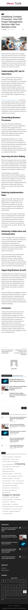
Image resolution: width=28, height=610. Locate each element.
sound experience (15, 504)
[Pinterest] (9, 32)
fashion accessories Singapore (7, 469)
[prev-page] (2, 400)
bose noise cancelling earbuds (7, 464)
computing (19, 464)
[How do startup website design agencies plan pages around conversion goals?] (5, 440)
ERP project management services (10, 100)
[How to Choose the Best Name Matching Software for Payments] (5, 388)
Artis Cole (5, 29)
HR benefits (4, 476)
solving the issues (5, 501)
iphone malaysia (17, 478)
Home (2, 12)
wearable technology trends (15, 511)
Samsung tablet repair (6, 492)
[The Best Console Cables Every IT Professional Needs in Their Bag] (5, 394)
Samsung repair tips (6, 487)
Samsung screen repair (15, 487)
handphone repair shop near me (8, 471)
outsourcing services (20, 480)
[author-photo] (14, 366)
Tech (6, 12)
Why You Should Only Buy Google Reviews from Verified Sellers (7, 351)
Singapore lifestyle (11, 495)
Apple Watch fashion (6, 459)
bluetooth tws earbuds (6, 461)
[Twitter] (6, 32)
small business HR (5, 497)
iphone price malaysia (6, 480)
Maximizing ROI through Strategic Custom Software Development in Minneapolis (20, 352)
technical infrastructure (19, 506)
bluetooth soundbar (15, 459)
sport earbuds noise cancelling (8, 506)
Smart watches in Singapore (7, 499)
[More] (16, 32)
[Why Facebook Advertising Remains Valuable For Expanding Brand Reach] (5, 419)
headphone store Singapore (7, 473)
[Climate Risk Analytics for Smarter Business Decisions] (5, 381)
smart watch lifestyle (17, 499)
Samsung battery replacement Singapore (9, 485)
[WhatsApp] (12, 32)
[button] (2, 8)
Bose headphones (15, 461)
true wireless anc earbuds (17, 508)
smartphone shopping (14, 497)
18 (7, 591)
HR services (20, 476)
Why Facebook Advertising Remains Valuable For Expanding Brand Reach (18, 419)
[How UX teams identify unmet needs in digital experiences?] (5, 447)
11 (7, 589)
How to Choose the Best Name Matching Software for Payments (17, 388)
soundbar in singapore (6, 504)
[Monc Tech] (14, 3)
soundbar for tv (13, 501)
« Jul (2, 599)
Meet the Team (5, 570)
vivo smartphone (5, 511)
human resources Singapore (7, 478)
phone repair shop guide (6, 483)
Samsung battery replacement (18, 483)
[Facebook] (2, 32)
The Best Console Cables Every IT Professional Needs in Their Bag (17, 395)
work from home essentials (7, 513)
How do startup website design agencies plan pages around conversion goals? (17, 440)
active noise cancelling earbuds (8, 456)
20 (14, 591)
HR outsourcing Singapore (12, 476)
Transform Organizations (6, 508)
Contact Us (4, 568)
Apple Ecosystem (18, 456)
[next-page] (5, 400)
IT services (13, 480)
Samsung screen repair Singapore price (9, 490)
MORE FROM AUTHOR (18, 375)
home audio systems (17, 473)
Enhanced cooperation (15, 466)
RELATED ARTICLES (6, 375)
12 (11, 589)
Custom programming (6, 466)
